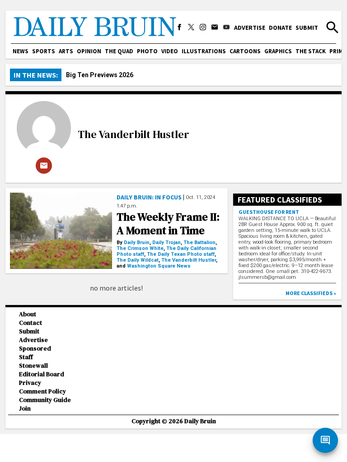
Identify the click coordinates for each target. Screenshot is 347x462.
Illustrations (204, 51)
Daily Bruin (137, 242)
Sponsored (35, 348)
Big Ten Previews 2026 (99, 75)
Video (169, 51)
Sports (43, 51)
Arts (66, 51)
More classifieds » (311, 293)
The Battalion (199, 242)
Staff (26, 357)
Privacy (30, 383)
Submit (306, 27)
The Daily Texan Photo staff (181, 254)
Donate (280, 27)
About (27, 314)
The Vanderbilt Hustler (133, 134)
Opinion (89, 51)
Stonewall (33, 365)
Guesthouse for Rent (269, 211)
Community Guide (45, 400)
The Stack (310, 51)
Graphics (278, 51)
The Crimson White (140, 248)
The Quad (119, 51)
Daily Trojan (166, 242)
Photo (147, 51)
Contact (30, 323)
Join (25, 408)
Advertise (249, 27)
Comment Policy (42, 391)
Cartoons (245, 51)
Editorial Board (41, 374)
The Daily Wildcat (138, 260)
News (20, 51)
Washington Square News (159, 266)
